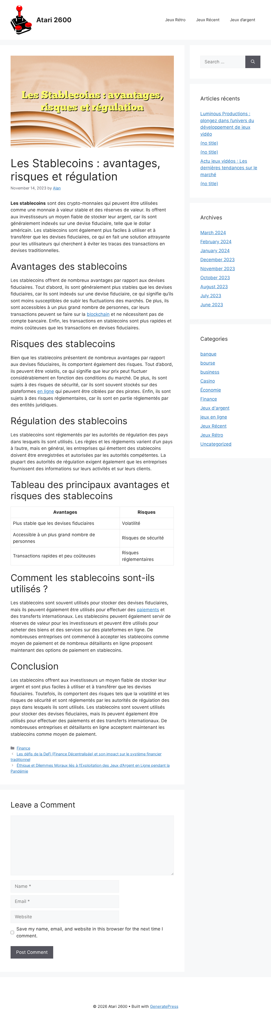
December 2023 (217, 259)
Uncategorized (216, 444)
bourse (207, 363)
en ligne (45, 391)
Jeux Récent (207, 19)
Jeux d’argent (242, 19)
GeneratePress (164, 1006)
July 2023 (210, 295)
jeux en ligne (213, 417)
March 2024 (213, 232)
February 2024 (216, 241)
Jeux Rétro (175, 19)
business (209, 372)
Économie (210, 390)
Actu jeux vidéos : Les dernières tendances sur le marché (228, 167)
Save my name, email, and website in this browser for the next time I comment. (89, 932)
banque (208, 354)
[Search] (252, 62)
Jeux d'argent (214, 408)
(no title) (209, 143)
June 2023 (211, 304)
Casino (207, 381)
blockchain (98, 314)
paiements (148, 609)
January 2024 (215, 250)
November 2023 (217, 268)
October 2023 (215, 277)
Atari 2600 (53, 20)
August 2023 (214, 286)
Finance (23, 748)
